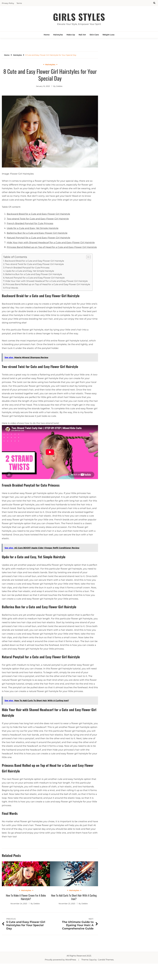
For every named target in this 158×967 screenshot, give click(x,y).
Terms (19, 3)
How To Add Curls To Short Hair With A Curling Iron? (74, 897)
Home (46, 34)
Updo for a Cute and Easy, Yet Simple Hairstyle (32, 228)
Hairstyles (58, 34)
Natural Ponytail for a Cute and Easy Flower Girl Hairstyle (38, 237)
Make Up (71, 34)
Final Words (11, 287)
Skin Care (94, 34)
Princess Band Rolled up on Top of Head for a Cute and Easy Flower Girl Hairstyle (52, 247)
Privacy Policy (8, 3)
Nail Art (82, 34)
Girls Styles (79, 16)
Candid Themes (106, 960)
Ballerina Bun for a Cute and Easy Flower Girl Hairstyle (37, 233)
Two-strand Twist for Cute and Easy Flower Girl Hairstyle (38, 218)
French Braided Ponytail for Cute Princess (30, 223)
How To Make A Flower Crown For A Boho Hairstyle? (26, 897)
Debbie (59, 86)
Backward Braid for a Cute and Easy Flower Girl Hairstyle (38, 214)
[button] (87, 257)
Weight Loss (108, 34)
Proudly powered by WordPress (61, 960)
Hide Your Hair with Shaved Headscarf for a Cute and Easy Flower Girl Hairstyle (51, 242)
